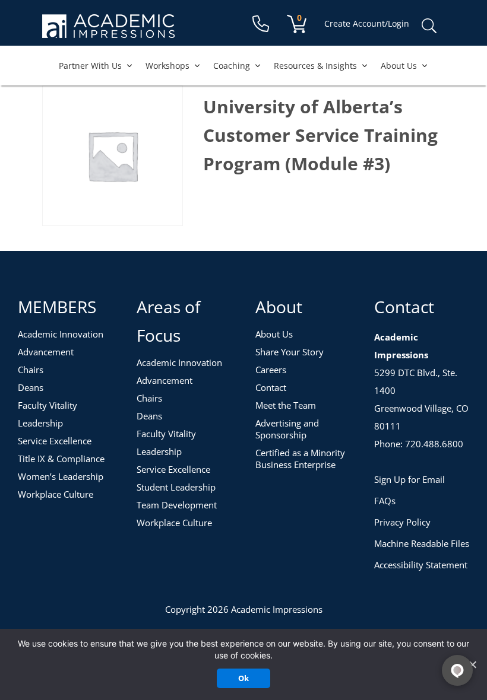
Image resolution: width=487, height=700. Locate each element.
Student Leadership (176, 487)
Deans (30, 387)
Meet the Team (285, 405)
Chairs (30, 370)
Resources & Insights (315, 65)
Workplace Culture (55, 494)
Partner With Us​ (90, 65)
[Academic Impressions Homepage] (108, 31)
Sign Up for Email (409, 479)
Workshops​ (167, 65)
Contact (270, 387)
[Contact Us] (260, 24)
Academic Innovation (60, 334)
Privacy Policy (402, 522)
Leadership (40, 423)
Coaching (231, 65)
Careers (270, 370)
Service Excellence (54, 441)
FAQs (385, 501)
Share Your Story (289, 352)
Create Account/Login (366, 23)
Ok (243, 678)
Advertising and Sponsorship (287, 429)
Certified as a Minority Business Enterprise (300, 458)
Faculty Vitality (47, 405)
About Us (399, 65)
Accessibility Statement (420, 565)
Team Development (177, 505)
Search (429, 26)
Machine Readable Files (421, 543)
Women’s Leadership (60, 476)
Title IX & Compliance (61, 458)
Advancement (46, 352)
